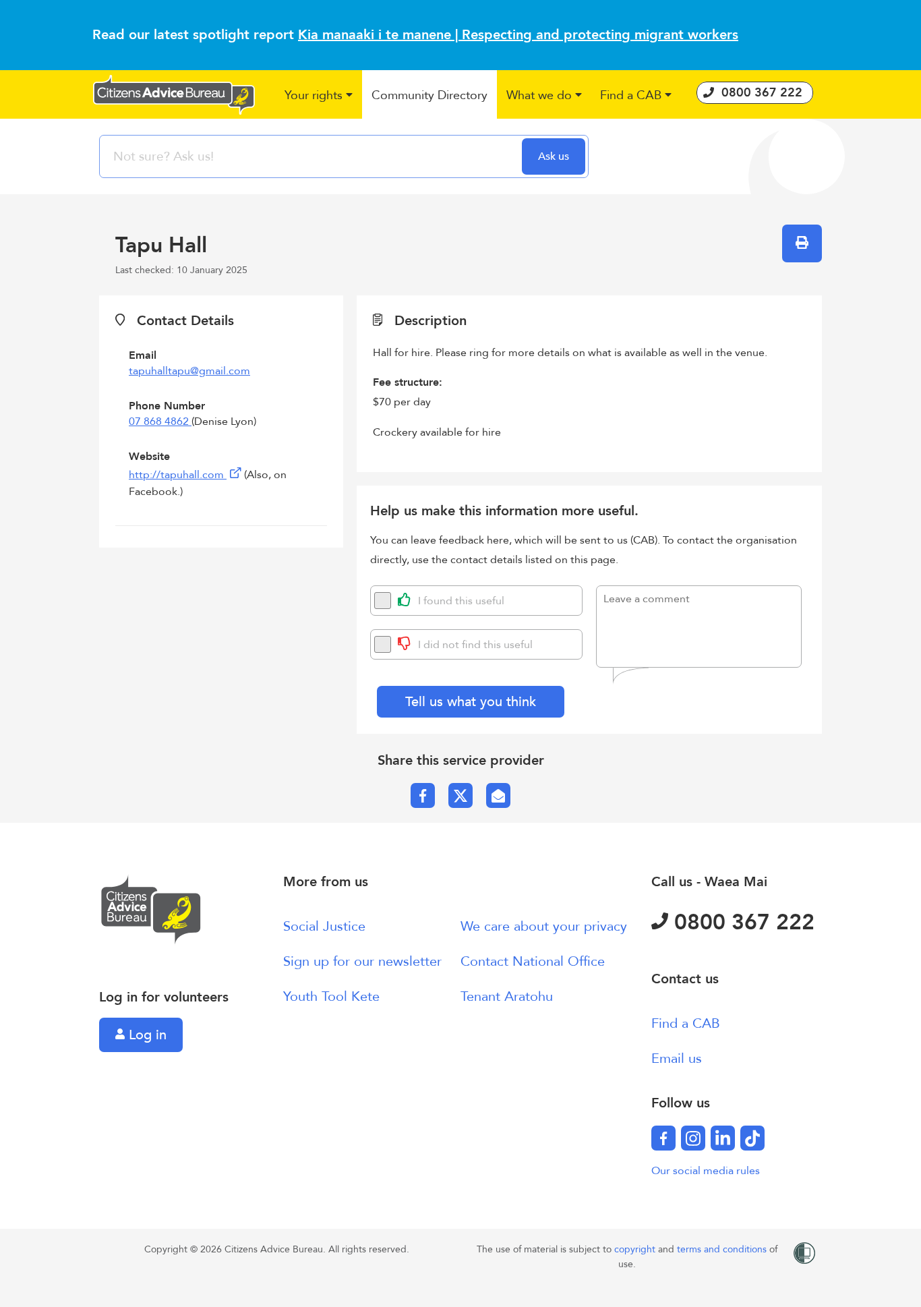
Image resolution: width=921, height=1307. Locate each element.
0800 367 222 (741, 922)
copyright (636, 1249)
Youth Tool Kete (331, 996)
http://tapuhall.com (178, 474)
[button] (319, 96)
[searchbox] (312, 156)
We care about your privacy (543, 926)
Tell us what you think (470, 702)
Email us (676, 1058)
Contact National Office (532, 961)
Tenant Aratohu (506, 996)
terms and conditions (723, 1249)
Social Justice (324, 926)
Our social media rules (705, 1170)
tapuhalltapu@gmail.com (189, 371)
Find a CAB (685, 1023)
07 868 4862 (160, 421)
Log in (146, 1035)
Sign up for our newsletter (362, 961)
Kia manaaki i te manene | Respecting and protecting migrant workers (518, 35)
